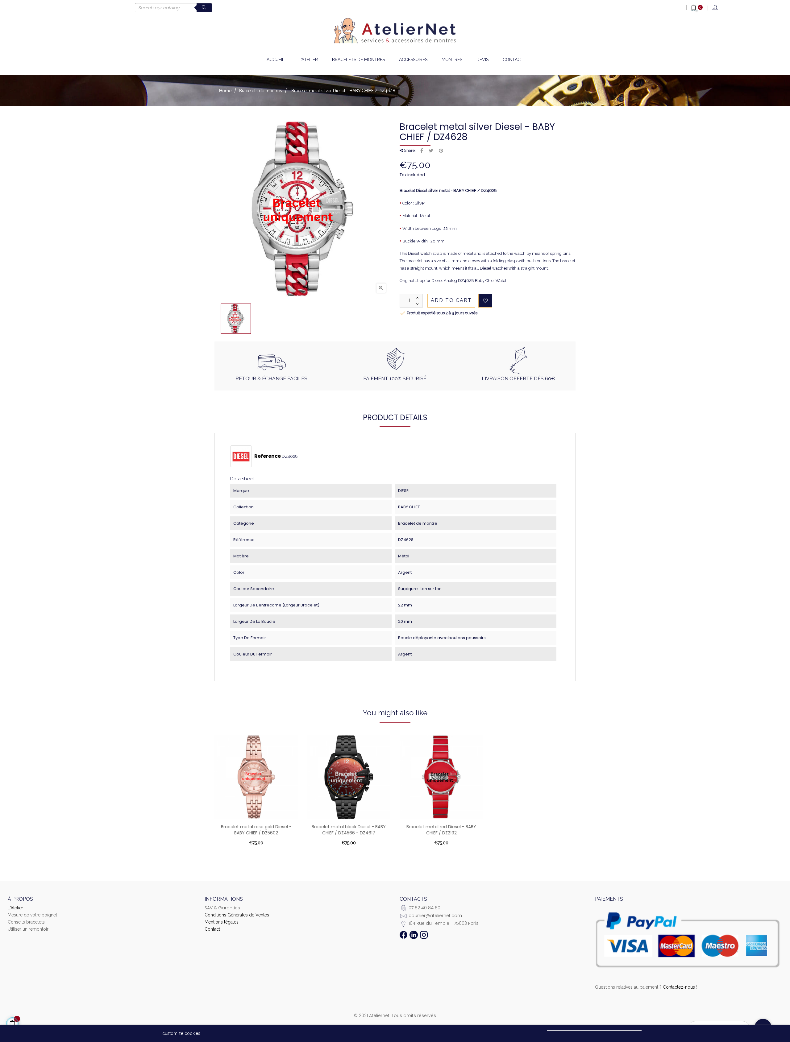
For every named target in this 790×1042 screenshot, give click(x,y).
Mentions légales (222, 922)
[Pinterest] (441, 151)
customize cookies (181, 1033)
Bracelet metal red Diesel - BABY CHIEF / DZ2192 (441, 830)
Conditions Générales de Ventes (237, 914)
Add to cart (451, 300)
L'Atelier (15, 907)
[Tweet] (431, 151)
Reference (267, 456)
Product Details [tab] (395, 417)
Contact (212, 929)
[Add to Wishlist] (485, 301)
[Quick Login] (715, 8)
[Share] (421, 151)
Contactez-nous (679, 987)
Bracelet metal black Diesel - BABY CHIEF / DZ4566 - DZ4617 (349, 830)
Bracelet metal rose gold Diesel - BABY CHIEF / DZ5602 (256, 830)
